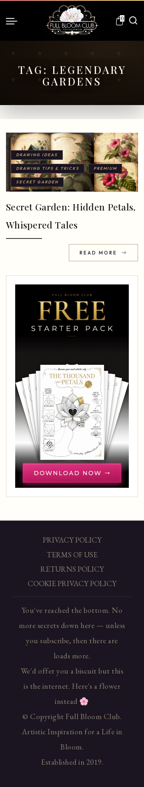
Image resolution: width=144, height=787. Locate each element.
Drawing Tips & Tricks (47, 168)
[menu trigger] (13, 21)
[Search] (133, 21)
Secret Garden (37, 182)
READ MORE (99, 253)
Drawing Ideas (37, 154)
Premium (105, 168)
